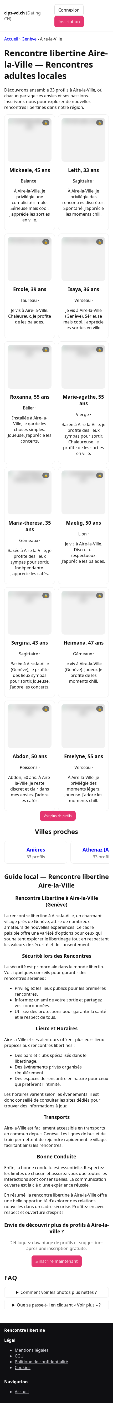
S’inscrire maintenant (56, 1261)
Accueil (11, 39)
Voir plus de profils (58, 816)
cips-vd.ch (22, 16)
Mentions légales (32, 1350)
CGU (19, 1356)
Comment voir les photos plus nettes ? (58, 1292)
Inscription (69, 21)
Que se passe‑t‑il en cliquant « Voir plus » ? (59, 1305)
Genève (29, 39)
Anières (36, 849)
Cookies (22, 1367)
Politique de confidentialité (41, 1362)
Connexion (69, 10)
